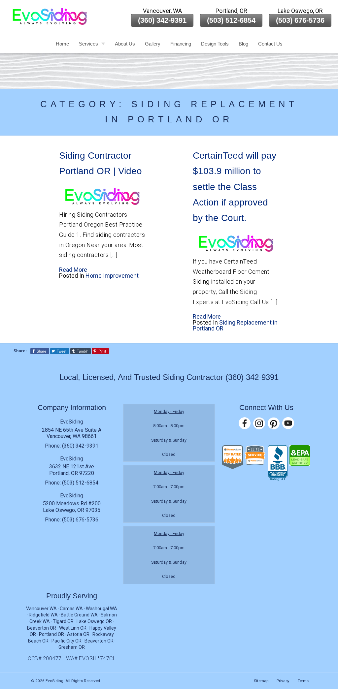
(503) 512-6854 (231, 20)
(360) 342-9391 (162, 20)
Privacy (283, 680)
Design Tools (215, 44)
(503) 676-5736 (300, 20)
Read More (73, 269)
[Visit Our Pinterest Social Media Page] (274, 423)
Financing (180, 44)
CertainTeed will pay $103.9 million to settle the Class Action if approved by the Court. (234, 186)
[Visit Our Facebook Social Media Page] (245, 423)
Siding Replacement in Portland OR (235, 325)
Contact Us (270, 44)
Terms (303, 680)
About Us (125, 44)
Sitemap (261, 680)
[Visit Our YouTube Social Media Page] (288, 423)
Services (88, 44)
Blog (243, 44)
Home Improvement (112, 275)
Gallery (152, 44)
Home (62, 44)
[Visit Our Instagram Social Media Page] (259, 423)
